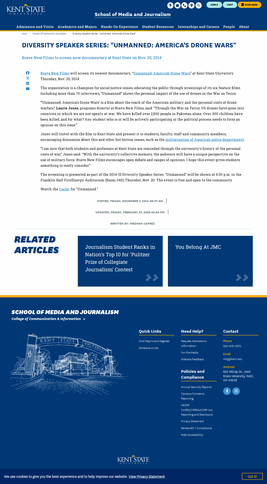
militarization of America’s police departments (204, 139)
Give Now (250, 4)
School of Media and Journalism (133, 14)
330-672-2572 (232, 346)
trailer (64, 189)
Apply (214, 4)
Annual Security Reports (196, 386)
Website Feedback (192, 359)
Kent (24, 33)
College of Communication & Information (46, 318)
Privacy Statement (192, 421)
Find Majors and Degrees (154, 341)
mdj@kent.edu (232, 358)
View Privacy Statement (147, 476)
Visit (230, 4)
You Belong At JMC (198, 247)
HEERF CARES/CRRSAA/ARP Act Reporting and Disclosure (197, 410)
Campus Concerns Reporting (192, 395)
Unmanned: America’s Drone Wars (161, 73)
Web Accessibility (192, 434)
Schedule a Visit (149, 347)
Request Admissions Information (193, 343)
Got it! (252, 476)
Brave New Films (54, 73)
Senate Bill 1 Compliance (196, 428)
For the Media (189, 352)
